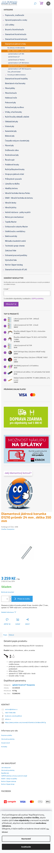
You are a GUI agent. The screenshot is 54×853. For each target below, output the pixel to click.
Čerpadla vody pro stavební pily (17, 140)
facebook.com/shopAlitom (13, 716)
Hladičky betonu (11, 188)
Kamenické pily (11, 131)
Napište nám (5, 773)
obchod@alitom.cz (11, 709)
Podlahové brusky (12, 164)
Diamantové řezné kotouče (15, 34)
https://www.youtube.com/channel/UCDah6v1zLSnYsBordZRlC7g (25, 722)
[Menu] (48, 3)
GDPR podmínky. (38, 298)
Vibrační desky (10, 202)
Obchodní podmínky (7, 739)
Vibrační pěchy (10, 207)
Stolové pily (9, 126)
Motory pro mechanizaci (14, 217)
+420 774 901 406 (10, 713)
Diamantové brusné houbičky (16, 78)
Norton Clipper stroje (7, 784)
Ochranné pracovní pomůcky (16, 255)
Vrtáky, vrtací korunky (13, 112)
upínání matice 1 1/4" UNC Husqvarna (19, 69)
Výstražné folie (11, 260)
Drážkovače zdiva (12, 150)
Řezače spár (10, 160)
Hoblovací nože (11, 98)
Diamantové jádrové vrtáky (15, 44)
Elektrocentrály (11, 236)
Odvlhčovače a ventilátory (15, 231)
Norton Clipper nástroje (8, 781)
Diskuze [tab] (11, 635)
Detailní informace (7, 612)
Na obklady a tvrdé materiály (16, 48)
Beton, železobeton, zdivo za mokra (19, 51)
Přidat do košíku (23, 599)
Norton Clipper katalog (14, 265)
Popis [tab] (5, 635)
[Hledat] (35, 3)
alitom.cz (8, 719)
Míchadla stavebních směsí (15, 241)
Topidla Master (11, 222)
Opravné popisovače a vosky (16, 20)
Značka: (7, 529)
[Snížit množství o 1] (10, 600)
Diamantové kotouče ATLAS (16, 269)
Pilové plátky (10, 88)
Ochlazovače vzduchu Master (16, 226)
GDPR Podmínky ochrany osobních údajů (14, 776)
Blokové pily (9, 136)
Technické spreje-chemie (15, 246)
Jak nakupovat (6, 768)
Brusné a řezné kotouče (14, 29)
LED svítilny (9, 25)
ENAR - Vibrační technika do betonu (19, 198)
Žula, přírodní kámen (14, 72)
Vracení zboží (5, 743)
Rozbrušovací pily (12, 155)
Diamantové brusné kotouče (16, 39)
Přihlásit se (11, 304)
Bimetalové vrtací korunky (15, 83)
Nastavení (26, 838)
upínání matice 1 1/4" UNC (16, 54)
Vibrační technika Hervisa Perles (17, 193)
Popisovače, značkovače (14, 15)
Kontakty (4, 747)
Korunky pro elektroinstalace (16, 75)
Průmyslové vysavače (13, 179)
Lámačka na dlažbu (12, 183)
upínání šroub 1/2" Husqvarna (17, 66)
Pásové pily (9, 145)
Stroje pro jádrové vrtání (14, 174)
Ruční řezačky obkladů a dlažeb (17, 117)
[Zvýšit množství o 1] (10, 597)
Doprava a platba (6, 735)
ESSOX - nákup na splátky (9, 779)
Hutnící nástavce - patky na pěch (18, 212)
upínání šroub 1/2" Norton (16, 60)
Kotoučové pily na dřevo (14, 107)
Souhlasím (26, 846)
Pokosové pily (10, 102)
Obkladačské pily (11, 121)
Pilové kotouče (11, 93)
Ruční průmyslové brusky (14, 169)
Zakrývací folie (10, 250)
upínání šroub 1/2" (14, 57)
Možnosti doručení (7, 592)
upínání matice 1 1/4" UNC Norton (18, 63)
